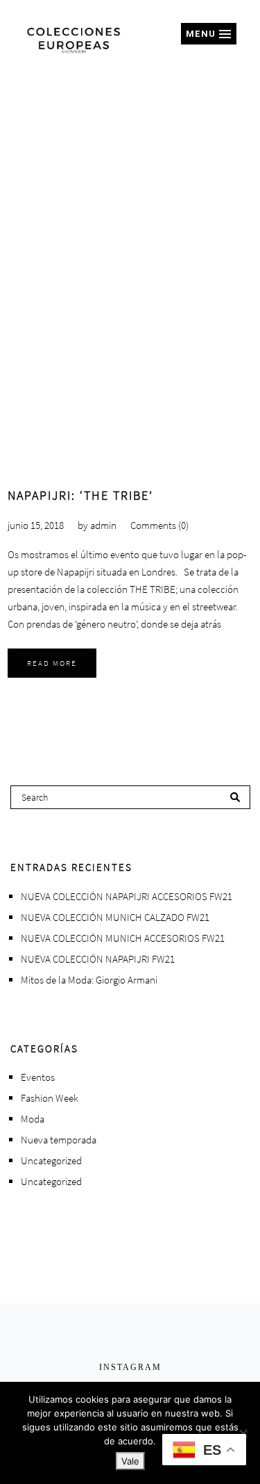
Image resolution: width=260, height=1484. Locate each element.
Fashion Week (49, 1097)
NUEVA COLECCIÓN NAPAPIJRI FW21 (98, 958)
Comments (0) (159, 525)
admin (103, 525)
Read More (52, 663)
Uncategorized (51, 1160)
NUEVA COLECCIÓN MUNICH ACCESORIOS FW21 (123, 938)
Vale (130, 1461)
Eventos (38, 1077)
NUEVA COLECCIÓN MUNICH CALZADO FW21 (115, 917)
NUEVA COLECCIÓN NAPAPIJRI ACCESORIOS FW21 (126, 896)
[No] (243, 1433)
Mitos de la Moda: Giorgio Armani (89, 979)
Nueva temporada (58, 1139)
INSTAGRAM (130, 1367)
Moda (32, 1118)
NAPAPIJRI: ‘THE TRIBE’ (80, 495)
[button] (208, 33)
